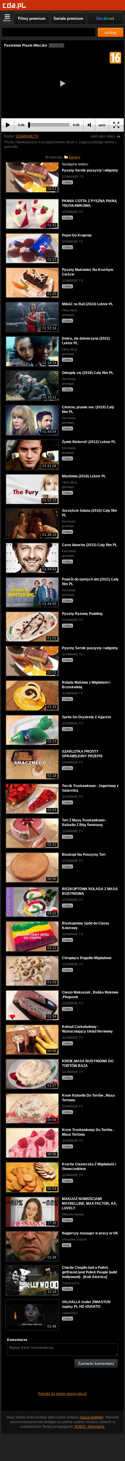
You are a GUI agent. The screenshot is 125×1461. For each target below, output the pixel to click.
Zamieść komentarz (96, 1363)
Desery (74, 157)
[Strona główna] (14, 5)
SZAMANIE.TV (26, 136)
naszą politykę (91, 1417)
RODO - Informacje (90, 1427)
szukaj (110, 32)
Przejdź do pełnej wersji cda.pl (62, 1394)
